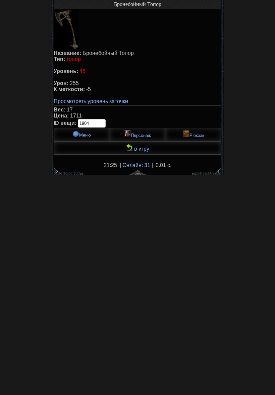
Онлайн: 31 (136, 165)
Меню (85, 135)
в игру (141, 149)
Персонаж (141, 135)
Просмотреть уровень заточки (91, 101)
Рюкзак (196, 135)
